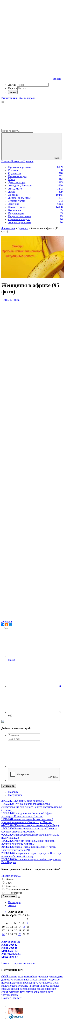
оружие (23, 985)
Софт (8, 882)
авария (13, 976)
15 (24, 926)
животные (17, 979)
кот (40, 982)
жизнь (27, 979)
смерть (23, 988)
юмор (14, 994)
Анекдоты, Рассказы (20, 185)
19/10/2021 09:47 (10, 300)
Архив (12, 905)
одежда (14, 985)
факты (43, 991)
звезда (35, 979)
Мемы (11, 179)
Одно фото (14, 173)
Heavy (11, 659)
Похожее (13, 791)
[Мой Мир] (10, 624)
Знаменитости (16, 200)
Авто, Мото (15, 188)
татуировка (32, 991)
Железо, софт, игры (19, 197)
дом (3, 979)
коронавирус (30, 982)
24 (3, 934)
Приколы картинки (19, 167)
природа (44, 985)
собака (32, 988)
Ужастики (11, 886)
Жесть (11, 191)
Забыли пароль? (27, 98)
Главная (6, 161)
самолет (54, 985)
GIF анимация (13, 892)
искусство (54, 979)
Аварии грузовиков (19, 222)
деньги (53, 976)
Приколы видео (17, 176)
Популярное (15, 795)
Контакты (17, 161)
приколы (34, 985)
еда (8, 979)
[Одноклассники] (6, 624)
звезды (43, 979)
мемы (56, 982)
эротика (6, 994)
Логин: (12, 84)
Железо (9, 879)
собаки (41, 988)
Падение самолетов (19, 216)
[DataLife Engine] (27, 26)
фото (50, 991)
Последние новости (17, 889)
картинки (17, 982)
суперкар (14, 991)
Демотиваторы (16, 182)
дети (60, 976)
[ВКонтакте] (2, 624)
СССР (5, 976)
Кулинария (14, 210)
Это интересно (16, 207)
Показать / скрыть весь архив (18, 963)
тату (22, 991)
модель (5, 985)
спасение (50, 988)
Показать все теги (11, 998)
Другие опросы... (11, 875)
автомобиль (30, 976)
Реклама (13, 170)
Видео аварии (16, 213)
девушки (43, 976)
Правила (28, 161)
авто (20, 976)
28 (19, 934)
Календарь (14, 902)
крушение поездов (19, 219)
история (6, 982)
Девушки (13, 203)
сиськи (15, 988)
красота (47, 982)
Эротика (13, 194)
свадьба (5, 988)
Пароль (12, 88)
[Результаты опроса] (18, 897)
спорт (4, 991)
